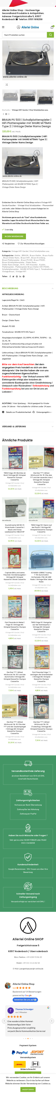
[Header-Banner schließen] (52, 3)
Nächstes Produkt (8, 114)
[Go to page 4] (32, 1038)
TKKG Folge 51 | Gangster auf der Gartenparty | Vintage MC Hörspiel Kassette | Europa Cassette (41, 627)
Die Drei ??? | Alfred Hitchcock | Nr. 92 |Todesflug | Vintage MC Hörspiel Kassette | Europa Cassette (41, 726)
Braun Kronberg (38, 258)
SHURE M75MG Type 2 (30, 269)
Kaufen (42, 265)
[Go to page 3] (30, 1038)
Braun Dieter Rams (11, 258)
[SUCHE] (50, 35)
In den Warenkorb (14, 236)
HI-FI (22, 265)
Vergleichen (10, 244)
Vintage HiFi (21, 271)
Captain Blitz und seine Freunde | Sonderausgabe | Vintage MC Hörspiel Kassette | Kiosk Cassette (15, 576)
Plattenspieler (8, 267)
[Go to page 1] (25, 1038)
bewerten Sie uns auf (24, 999)
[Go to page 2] (28, 1038)
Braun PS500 (39, 260)
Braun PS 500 (26, 260)
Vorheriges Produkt (3, 114)
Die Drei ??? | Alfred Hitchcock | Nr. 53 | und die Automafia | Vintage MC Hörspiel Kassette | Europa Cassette (15, 677)
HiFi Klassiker (32, 265)
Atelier (17, 255)
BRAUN (25, 255)
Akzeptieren (28, 1089)
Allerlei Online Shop (23, 983)
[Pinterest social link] (17, 276)
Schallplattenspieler (10, 269)
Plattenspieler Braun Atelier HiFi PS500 (32, 267)
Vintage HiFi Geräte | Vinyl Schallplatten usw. (30, 110)
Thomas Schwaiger (24, 1009)
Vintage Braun (8, 271)
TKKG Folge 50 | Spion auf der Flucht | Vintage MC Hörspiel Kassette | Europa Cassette (41, 528)
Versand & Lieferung (14, 426)
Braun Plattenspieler (11, 260)
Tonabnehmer (47, 269)
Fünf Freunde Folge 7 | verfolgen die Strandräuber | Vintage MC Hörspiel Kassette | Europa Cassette (41, 677)
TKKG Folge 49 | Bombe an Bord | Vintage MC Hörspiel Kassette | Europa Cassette (15, 476)
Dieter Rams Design (10, 265)
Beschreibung (10, 288)
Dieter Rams (31, 262)
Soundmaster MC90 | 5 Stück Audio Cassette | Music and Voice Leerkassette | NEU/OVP (14, 528)
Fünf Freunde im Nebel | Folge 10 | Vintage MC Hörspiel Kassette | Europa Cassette (15, 625)
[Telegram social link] (23, 276)
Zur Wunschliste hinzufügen (32, 244)
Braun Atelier (35, 255)
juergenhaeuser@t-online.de (31, 968)
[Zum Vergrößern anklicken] (7, 84)
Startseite (6, 110)
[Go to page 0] (23, 1038)
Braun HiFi (25, 258)
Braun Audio (48, 255)
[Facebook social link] (10, 276)
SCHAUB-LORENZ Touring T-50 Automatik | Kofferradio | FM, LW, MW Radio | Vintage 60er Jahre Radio (41, 577)
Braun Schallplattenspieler (13, 262)
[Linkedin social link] (20, 276)
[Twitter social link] (13, 276)
